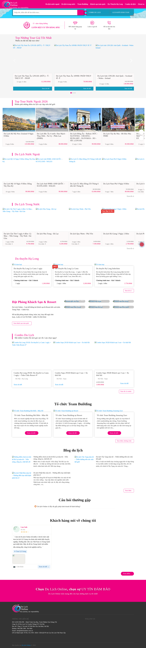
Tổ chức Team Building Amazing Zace (112, 415)
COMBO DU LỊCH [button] (95, 12)
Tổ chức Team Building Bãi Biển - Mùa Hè (31, 415)
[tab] (75, 506)
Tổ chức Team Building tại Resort (69, 415)
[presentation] (15, 61)
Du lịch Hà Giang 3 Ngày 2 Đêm (116, 234)
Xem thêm (128, 490)
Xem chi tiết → (44, 567)
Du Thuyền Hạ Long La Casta (67, 268)
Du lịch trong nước (68, 4)
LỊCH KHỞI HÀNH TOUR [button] (120, 12)
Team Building (82, 4)
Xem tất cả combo (125, 391)
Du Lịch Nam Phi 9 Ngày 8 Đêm (116, 184)
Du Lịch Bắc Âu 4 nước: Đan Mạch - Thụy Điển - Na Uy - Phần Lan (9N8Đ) (51, 136)
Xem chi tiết (46, 88)
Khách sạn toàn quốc (97, 4)
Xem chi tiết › (31, 433)
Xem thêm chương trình (124, 441)
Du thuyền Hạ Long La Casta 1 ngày (28, 268)
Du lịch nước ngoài (52, 4)
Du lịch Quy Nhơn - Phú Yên (81, 234)
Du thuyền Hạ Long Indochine (108, 268)
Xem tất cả (130, 196)
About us (141, 4)
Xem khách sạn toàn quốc (21, 323)
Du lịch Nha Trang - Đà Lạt (47, 234)
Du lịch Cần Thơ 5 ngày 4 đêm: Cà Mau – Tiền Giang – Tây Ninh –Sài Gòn (17, 236)
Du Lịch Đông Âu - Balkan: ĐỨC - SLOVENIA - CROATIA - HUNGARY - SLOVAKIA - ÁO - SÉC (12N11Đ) (84, 137)
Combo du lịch (130, 4)
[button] (71, 93)
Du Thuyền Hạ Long (115, 4)
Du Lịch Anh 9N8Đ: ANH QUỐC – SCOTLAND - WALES (51, 185)
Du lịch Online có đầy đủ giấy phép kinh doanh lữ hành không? (58, 506)
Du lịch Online (26, 645)
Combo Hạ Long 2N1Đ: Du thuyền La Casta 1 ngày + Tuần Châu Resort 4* (31, 374)
